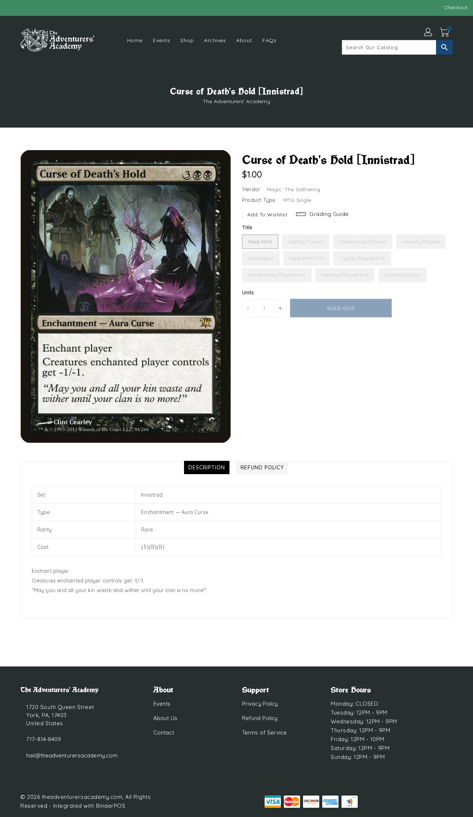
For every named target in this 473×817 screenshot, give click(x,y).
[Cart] (445, 32)
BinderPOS (111, 805)
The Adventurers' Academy (236, 101)
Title (247, 227)
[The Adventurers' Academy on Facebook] (11, 7)
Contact (163, 732)
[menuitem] (135, 40)
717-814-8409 (43, 739)
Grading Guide (329, 213)
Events (162, 703)
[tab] (206, 467)
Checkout (455, 7)
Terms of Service (264, 732)
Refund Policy (260, 718)
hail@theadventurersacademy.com (72, 755)
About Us (165, 718)
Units (248, 292)
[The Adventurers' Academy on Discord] (25, 7)
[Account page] (428, 32)
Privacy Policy (260, 703)
